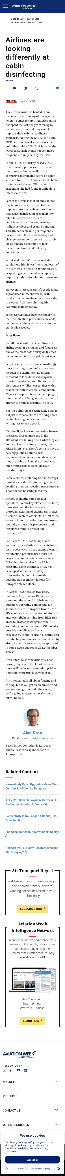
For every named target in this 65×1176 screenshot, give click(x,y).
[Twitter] (4, 1071)
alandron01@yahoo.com (37, 738)
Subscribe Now (31, 909)
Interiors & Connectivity (27, 22)
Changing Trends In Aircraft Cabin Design (32, 832)
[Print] (57, 89)
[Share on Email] (14, 89)
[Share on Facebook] (47, 89)
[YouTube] (18, 1071)
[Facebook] (11, 1071)
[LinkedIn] (25, 1071)
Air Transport (29, 19)
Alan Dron (11, 101)
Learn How (31, 1021)
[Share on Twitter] (36, 89)
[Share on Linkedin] (25, 89)
